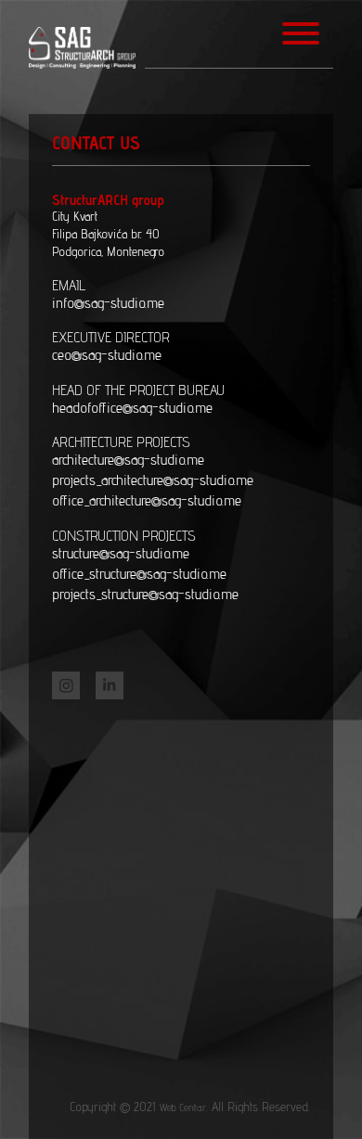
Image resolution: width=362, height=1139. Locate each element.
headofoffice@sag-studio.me (132, 407)
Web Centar (182, 1107)
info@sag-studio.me (108, 303)
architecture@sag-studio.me (128, 459)
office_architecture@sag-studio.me (146, 500)
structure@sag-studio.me (120, 553)
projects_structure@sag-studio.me (145, 594)
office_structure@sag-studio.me (139, 573)
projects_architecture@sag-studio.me (152, 480)
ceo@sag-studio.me (107, 355)
